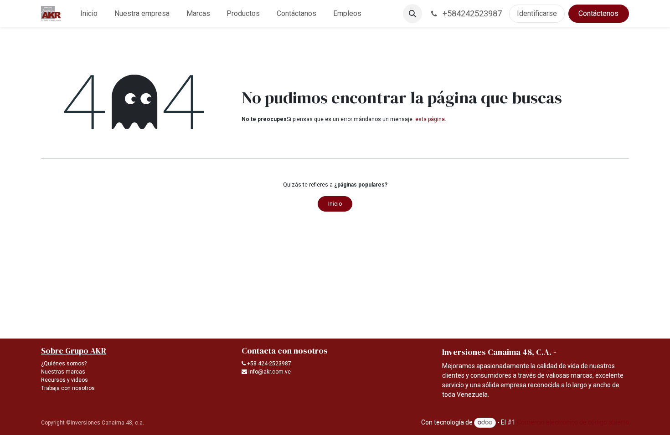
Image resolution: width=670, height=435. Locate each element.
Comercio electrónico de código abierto (573, 422)
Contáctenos (598, 13)
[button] (412, 13)
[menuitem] (89, 14)
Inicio (335, 204)
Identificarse (537, 13)
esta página (430, 119)
